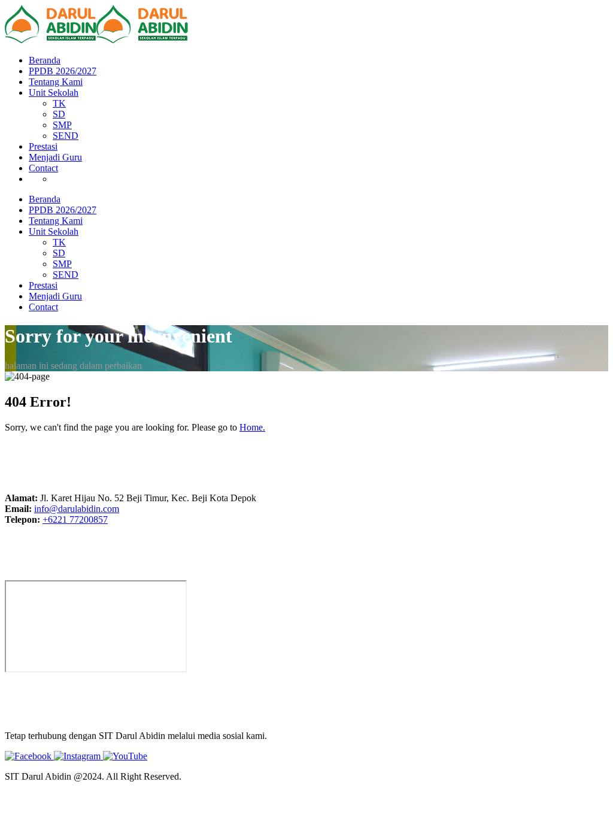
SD (59, 114)
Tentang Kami (56, 82)
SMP (62, 125)
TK (59, 103)
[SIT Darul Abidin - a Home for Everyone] (50, 40)
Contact (43, 168)
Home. (252, 427)
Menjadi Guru (55, 157)
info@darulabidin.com (76, 509)
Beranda (44, 60)
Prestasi (43, 146)
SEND (65, 136)
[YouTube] (125, 756)
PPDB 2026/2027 (62, 71)
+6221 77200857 (75, 519)
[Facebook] (29, 756)
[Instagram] (78, 756)
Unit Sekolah (53, 92)
